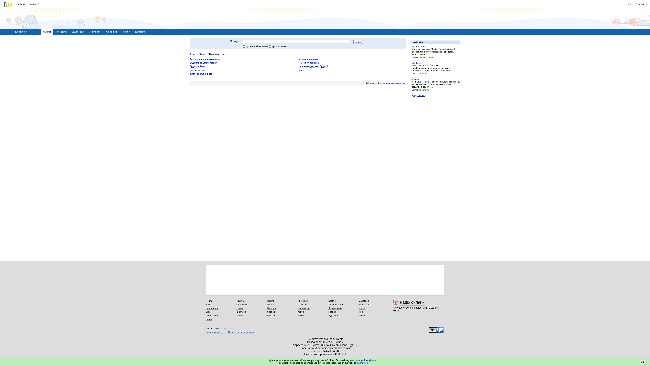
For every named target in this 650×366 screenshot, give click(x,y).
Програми (303, 301)
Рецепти (271, 315)
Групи (362, 315)
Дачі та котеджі (198, 70)
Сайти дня (111, 31)
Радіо (209, 319)
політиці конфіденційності (363, 360)
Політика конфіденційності (241, 332)
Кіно (361, 312)
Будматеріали (197, 66)
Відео (209, 312)
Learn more (362, 363)
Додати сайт (78, 31)
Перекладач (212, 308)
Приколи (271, 308)
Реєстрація (641, 4)
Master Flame (419, 46)
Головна (21, 4)
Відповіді (333, 315)
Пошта (209, 301)
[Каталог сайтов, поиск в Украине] (436, 328)
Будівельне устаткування (203, 63)
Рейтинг (126, 31)
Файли (239, 315)
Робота (240, 301)
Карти (301, 312)
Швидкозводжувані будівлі (313, 66)
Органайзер (212, 315)
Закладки (364, 301)
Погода (270, 304)
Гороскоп (302, 304)
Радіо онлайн (412, 302)
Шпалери (241, 312)
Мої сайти (61, 31)
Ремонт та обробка (308, 63)
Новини (332, 312)
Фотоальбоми (335, 308)
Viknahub (416, 79)
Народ (239, 308)
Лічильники (95, 31)
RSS (208, 304)
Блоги (362, 308)
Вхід (629, 4)
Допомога (140, 31)
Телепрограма (335, 304)
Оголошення (242, 304)
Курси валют (365, 304)
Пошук (270, 301)
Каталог (47, 31)
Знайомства (304, 308)
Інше (300, 70)
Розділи (33, 4)
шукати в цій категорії (257, 46)
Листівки (271, 312)
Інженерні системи (308, 59)
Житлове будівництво (202, 74)
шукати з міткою (280, 46)
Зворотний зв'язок (215, 332)
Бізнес (203, 54)
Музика (301, 315)
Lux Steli (416, 63)
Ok (642, 362)
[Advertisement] (435, 121)
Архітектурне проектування (205, 59)
